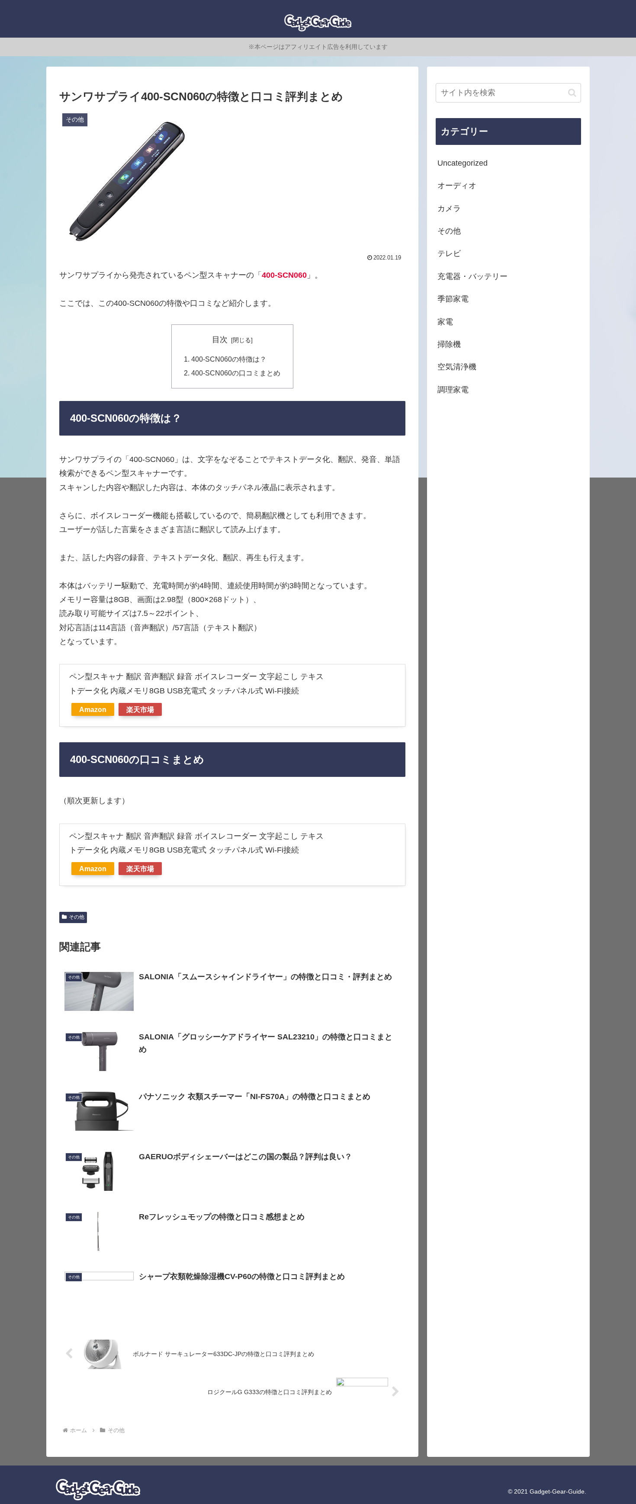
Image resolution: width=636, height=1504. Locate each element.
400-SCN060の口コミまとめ (235, 373)
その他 (76, 917)
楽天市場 (140, 709)
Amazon (92, 709)
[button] (572, 93)
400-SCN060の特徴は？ (229, 359)
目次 (220, 339)
